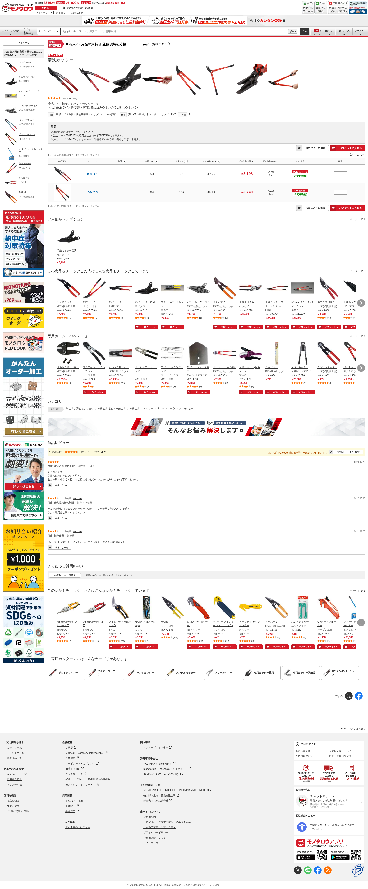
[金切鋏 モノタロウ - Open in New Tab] (172, 608)
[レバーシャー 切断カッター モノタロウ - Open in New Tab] (354, 608)
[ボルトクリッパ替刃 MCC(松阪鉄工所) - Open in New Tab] (68, 353)
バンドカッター (184, 408)
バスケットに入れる (350, 148)
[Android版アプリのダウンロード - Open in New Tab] (346, 856)
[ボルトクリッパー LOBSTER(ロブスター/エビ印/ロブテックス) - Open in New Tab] (120, 353)
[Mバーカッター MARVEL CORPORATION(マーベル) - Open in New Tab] (302, 353)
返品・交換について (340, 755)
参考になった (61, 485)
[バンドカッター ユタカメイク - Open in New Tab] (302, 608)
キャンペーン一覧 (17, 774)
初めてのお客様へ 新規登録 (80, 8)
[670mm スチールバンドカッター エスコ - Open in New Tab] (302, 288)
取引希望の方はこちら (77, 827)
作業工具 (135, 408)
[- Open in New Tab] (306, 773)
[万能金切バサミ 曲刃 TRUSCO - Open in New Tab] (94, 608)
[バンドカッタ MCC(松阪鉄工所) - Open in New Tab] (68, 288)
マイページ (42, 12)
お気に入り (360, 31)
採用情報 (67, 795)
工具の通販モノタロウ (81, 408)
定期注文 (61, 12)
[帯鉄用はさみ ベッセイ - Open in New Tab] (250, 288)
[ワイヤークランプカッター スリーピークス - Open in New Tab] (172, 353)
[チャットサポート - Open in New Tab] (321, 7)
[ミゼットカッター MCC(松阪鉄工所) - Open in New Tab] (328, 353)
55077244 (92, 173)
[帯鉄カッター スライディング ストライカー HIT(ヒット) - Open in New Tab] (276, 288)
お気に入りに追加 (315, 148)
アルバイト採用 (74, 800)
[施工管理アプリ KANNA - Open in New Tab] (23, 489)
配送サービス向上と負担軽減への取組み (87, 779)
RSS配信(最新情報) (18, 811)
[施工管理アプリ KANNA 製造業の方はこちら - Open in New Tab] (23, 519)
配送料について (304, 755)
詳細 (292, 31)
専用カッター (164, 408)
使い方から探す (15, 784)
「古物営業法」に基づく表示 (159, 827)
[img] (18, 8)
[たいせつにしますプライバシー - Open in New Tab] (357, 870)
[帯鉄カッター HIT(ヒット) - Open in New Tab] (94, 288)
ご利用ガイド (308, 744)
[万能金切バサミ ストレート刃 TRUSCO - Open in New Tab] (68, 608)
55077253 (92, 192)
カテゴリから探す (10, 31)
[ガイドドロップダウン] (338, 10)
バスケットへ (149, 327)
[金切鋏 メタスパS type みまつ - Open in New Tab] (146, 608)
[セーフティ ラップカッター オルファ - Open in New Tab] (250, 608)
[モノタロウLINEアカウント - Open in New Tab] (308, 873)
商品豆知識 (13, 800)
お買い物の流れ (304, 751)
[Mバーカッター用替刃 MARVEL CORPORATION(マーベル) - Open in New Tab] (198, 353)
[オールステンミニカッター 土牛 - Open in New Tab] (146, 353)
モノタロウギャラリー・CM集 (82, 784)
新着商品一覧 (14, 758)
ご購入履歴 (77, 12)
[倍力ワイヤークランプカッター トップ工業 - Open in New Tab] (94, 353)
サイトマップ (150, 843)
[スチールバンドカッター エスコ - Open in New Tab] (172, 288)
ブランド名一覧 (15, 753)
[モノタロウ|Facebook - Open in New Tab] (318, 873)
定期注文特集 (14, 779)
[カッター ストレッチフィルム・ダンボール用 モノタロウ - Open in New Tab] (224, 608)
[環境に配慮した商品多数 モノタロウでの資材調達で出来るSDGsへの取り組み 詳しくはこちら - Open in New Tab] (23, 662)
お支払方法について (340, 751)
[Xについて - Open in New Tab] (298, 873)
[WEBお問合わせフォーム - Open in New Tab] (308, 7)
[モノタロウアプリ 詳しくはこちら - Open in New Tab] (329, 842)
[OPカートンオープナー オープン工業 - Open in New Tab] (328, 608)
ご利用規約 (149, 816)
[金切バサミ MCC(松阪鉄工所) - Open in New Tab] (224, 288)
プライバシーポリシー (155, 832)
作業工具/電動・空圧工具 (112, 408)
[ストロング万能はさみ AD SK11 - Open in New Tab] (120, 608)
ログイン (46, 8)
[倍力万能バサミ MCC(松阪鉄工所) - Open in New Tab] (328, 288)
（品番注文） (27, 31)
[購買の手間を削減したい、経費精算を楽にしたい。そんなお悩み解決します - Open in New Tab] (206, 427)
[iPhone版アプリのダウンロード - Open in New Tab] (311, 856)
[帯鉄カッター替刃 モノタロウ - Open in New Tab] (146, 288)
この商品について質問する (65, 575)
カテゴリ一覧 (14, 747)
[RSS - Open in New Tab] (328, 873)
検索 (304, 31)
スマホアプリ (14, 806)
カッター (148, 408)
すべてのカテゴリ (47, 31)
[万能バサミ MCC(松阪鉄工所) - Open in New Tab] (276, 608)
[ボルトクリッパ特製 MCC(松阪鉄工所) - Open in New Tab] (224, 353)
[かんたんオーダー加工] (23, 435)
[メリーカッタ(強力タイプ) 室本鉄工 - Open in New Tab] (250, 353)
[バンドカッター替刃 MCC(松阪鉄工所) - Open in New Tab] (198, 288)
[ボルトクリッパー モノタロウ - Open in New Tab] (354, 353)
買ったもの (344, 31)
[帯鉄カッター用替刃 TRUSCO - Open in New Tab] (354, 288)
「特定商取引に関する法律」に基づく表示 (167, 822)
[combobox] (174, 31)
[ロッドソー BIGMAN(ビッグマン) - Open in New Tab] (276, 353)
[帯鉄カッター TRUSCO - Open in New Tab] (120, 288)
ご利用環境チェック (154, 837)
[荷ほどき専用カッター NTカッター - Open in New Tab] (198, 608)
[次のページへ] (361, 303)
